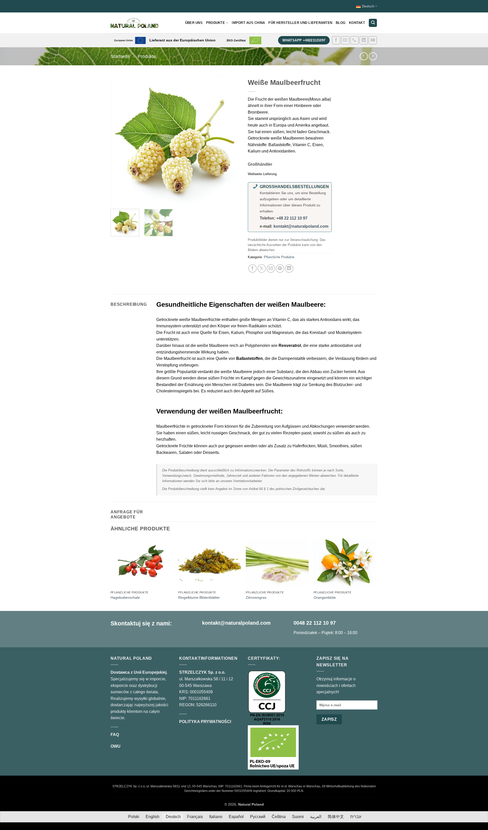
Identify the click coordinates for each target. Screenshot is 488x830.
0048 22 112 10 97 (315, 623)
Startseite (120, 56)
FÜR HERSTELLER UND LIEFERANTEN (300, 23)
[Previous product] (373, 56)
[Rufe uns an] (354, 40)
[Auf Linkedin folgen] (363, 40)
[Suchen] (373, 23)
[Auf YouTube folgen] (373, 40)
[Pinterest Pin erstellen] (280, 268)
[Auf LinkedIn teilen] (289, 268)
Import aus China (248, 23)
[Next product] (364, 56)
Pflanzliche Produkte (279, 257)
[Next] (231, 140)
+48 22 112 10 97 (292, 218)
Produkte (215, 23)
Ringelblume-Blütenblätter (199, 597)
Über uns (194, 23)
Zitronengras (256, 597)
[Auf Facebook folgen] (336, 40)
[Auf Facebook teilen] (252, 268)
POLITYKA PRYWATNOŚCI (205, 721)
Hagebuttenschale (125, 597)
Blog (340, 23)
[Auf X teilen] (261, 268)
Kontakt (357, 23)
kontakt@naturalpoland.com (300, 226)
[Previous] (119, 140)
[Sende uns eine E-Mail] (345, 40)
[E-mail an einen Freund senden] (271, 268)
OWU (115, 746)
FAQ (115, 734)
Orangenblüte (325, 597)
